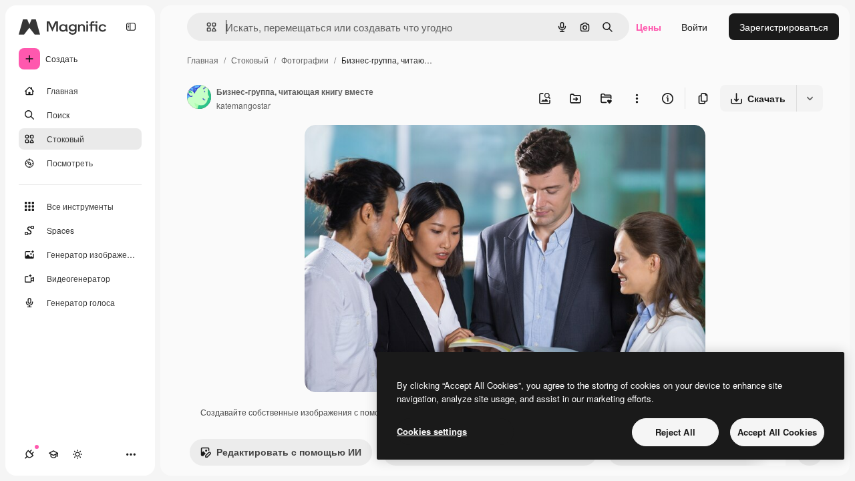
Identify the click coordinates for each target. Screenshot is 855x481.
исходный (394, 151)
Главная (202, 59)
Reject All (675, 432)
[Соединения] (29, 454)
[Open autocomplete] (206, 27)
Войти (694, 26)
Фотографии (305, 59)
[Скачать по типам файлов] (809, 98)
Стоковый (250, 59)
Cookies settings (432, 431)
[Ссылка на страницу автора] (199, 98)
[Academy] (53, 454)
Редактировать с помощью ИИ (288, 451)
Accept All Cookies (777, 432)
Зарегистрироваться (783, 26)
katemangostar (243, 105)
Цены (648, 26)
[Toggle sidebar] (131, 26)
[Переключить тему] (77, 454)
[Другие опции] (636, 98)
